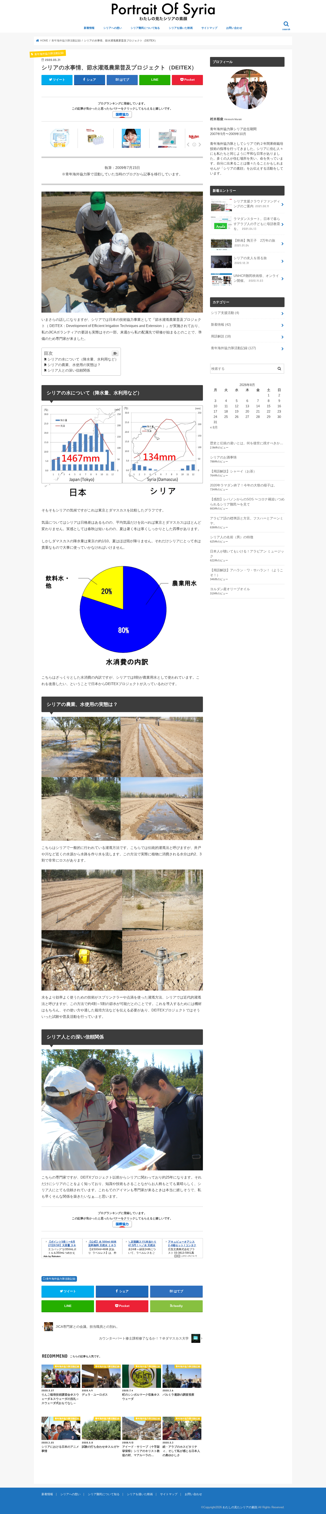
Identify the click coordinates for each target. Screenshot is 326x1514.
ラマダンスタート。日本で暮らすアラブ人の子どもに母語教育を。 (257, 223)
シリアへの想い (112, 27)
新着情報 (89, 27)
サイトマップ (209, 27)
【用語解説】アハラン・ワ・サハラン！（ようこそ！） (246, 572)
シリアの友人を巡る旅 (250, 260)
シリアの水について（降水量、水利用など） (82, 359)
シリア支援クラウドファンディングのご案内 (257, 204)
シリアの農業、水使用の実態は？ (74, 365)
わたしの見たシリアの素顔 (240, 1507)
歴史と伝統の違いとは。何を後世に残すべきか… (246, 443)
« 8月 (214, 427)
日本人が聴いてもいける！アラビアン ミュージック (247, 554)
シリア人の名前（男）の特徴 (231, 537)
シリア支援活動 (225, 313)
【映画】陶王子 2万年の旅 (254, 243)
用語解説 (221, 336)
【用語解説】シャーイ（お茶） (233, 471)
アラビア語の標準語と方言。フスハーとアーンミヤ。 (246, 521)
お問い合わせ (234, 27)
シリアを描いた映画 (181, 27)
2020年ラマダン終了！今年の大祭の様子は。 (243, 485)
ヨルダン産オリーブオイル (230, 589)
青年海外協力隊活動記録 (60, 1278)
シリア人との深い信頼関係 (68, 370)
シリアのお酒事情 (223, 457)
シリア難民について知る (145, 27)
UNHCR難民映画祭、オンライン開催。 (256, 278)
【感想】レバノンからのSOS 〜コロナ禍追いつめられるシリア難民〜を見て (247, 501)
